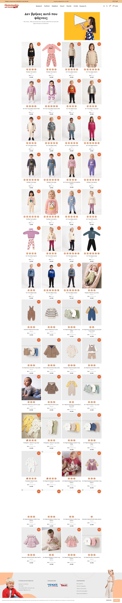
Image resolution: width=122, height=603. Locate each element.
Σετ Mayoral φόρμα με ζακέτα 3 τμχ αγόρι (71, 443)
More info (109, 600)
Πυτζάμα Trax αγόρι (31, 182)
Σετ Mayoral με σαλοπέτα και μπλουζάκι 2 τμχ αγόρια (91, 330)
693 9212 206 (25, 1)
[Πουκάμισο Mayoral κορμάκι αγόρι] (71, 351)
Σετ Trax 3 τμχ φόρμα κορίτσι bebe (31, 108)
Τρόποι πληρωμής (81, 586)
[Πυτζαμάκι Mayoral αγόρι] (31, 464)
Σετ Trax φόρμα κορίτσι (71, 72)
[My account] (104, 6)
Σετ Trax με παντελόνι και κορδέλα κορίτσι (71, 183)
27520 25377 (19, 1)
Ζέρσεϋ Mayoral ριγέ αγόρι (51, 329)
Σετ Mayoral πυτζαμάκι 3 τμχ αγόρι (51, 481)
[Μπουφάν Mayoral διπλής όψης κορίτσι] (31, 541)
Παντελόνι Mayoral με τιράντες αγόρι (31, 404)
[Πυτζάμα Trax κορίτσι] (31, 55)
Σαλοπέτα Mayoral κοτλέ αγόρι (31, 329)
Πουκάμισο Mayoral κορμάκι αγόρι (71, 367)
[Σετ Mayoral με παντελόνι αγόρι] (91, 351)
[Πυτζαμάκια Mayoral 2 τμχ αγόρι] (31, 426)
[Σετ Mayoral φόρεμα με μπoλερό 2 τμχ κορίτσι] (71, 464)
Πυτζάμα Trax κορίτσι (31, 72)
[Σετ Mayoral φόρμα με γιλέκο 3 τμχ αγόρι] (71, 313)
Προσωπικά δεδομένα (82, 593)
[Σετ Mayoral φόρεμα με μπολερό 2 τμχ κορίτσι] (71, 541)
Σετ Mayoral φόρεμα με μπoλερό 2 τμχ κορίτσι (71, 481)
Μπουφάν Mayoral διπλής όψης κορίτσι (91, 519)
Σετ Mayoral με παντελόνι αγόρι (91, 367)
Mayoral (91, 294)
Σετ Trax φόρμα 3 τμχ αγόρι (91, 108)
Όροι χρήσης (80, 583)
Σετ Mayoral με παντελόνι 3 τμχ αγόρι (31, 367)
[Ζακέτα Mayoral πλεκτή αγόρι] (51, 388)
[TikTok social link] (117, 1)
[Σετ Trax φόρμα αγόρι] (71, 92)
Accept (116, 600)
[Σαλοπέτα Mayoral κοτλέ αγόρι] (31, 313)
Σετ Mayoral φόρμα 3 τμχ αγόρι (91, 404)
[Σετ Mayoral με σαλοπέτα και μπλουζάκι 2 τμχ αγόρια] (91, 313)
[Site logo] (11, 5)
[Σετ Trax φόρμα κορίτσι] (71, 55)
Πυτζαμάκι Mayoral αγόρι (31, 481)
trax (31, 73)
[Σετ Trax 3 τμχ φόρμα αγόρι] (71, 128)
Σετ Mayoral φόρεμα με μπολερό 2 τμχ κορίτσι (71, 558)
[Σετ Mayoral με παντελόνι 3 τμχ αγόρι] (31, 351)
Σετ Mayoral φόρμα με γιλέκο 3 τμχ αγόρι (71, 330)
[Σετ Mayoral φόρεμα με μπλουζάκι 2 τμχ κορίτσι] (91, 464)
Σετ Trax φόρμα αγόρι (71, 108)
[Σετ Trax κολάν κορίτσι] (91, 202)
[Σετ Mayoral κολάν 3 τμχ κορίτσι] (91, 541)
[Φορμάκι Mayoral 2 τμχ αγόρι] (91, 276)
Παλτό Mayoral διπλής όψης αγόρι (51, 367)
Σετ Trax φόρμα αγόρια (71, 292)
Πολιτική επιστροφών (82, 591)
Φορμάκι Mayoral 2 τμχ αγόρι (92, 292)
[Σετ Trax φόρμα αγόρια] (71, 276)
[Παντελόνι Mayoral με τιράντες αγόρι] (31, 388)
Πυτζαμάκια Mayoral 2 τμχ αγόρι (31, 442)
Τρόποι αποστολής (81, 588)
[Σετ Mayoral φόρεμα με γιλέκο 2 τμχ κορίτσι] (51, 541)
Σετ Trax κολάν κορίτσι (91, 219)
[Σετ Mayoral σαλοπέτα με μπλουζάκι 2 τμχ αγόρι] (71, 388)
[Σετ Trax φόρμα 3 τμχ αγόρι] (91, 92)
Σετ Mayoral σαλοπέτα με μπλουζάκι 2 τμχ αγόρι (71, 405)
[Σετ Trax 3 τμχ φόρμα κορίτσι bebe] (31, 92)
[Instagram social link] (115, 1)
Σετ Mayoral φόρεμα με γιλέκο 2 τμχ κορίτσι (51, 558)
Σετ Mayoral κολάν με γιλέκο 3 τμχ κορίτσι (71, 519)
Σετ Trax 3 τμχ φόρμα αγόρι (71, 145)
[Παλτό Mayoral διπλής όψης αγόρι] (51, 351)
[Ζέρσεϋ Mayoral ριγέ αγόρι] (51, 313)
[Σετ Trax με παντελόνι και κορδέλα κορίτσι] (71, 165)
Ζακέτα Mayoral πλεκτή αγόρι (51, 404)
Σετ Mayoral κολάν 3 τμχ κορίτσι (92, 557)
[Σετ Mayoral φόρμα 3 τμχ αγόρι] (91, 388)
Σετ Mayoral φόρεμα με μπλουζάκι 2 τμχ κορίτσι (91, 481)
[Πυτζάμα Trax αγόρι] (31, 165)
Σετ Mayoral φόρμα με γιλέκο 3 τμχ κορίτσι (31, 519)
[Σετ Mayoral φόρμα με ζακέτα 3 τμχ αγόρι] (71, 426)
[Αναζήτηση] (106, 6)
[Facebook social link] (113, 1)
